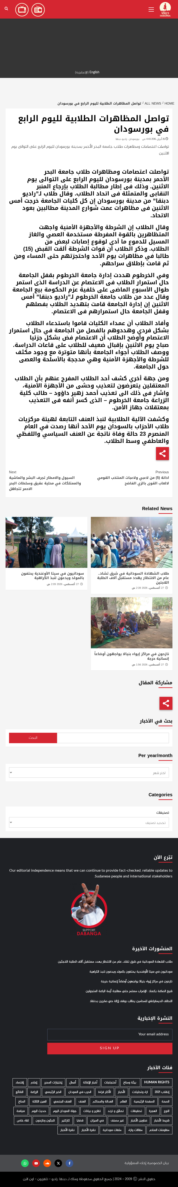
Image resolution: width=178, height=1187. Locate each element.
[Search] (6, 9)
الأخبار (121, 1092)
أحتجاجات (110, 1082)
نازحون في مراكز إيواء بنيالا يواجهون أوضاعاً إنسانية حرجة (131, 656)
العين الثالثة (39, 1101)
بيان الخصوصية (158, 1163)
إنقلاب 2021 (162, 1092)
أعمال (72, 1082)
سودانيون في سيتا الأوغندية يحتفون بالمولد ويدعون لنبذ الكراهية (52, 575)
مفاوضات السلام (159, 1130)
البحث (33, 738)
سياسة (20, 1111)
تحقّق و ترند (116, 1111)
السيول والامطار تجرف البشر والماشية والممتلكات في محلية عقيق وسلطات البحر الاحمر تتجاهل (45, 480)
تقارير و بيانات (92, 1111)
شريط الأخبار (161, 1120)
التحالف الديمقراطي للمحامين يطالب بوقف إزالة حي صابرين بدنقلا (131, 1001)
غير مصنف (117, 1120)
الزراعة (34, 1092)
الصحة (165, 1101)
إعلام (34, 1082)
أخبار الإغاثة (90, 1082)
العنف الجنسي (63, 1101)
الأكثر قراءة (104, 1092)
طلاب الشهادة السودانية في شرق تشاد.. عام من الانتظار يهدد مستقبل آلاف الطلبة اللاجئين (133, 578)
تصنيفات (162, 813)
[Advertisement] (89, 32)
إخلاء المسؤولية (135, 1163)
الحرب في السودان (79, 1092)
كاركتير (66, 1120)
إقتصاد (20, 1082)
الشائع (19, 1092)
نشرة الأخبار (89, 1130)
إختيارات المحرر (53, 1082)
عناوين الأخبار (139, 1120)
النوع (166, 1111)
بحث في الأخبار (156, 721)
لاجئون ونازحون (45, 1120)
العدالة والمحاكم (103, 1101)
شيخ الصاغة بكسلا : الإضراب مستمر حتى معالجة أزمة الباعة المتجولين (129, 991)
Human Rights (156, 1082)
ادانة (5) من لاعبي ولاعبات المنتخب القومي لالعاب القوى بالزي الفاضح (133, 477)
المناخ (21, 1101)
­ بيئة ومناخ (130, 1082)
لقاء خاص (23, 1120)
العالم (123, 1101)
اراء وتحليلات (140, 1092)
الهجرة (153, 1111)
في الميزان (97, 1120)
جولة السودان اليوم (64, 1111)
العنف (82, 1101)
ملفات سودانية (112, 1130)
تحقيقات (136, 1111)
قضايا (80, 1120)
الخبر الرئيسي (53, 1092)
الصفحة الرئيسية (144, 1101)
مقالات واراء (135, 1130)
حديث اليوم (39, 1111)
